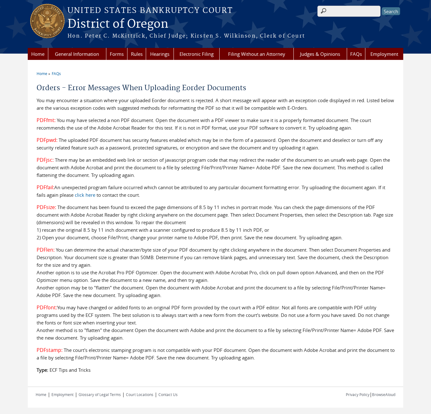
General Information (77, 54)
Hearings (159, 54)
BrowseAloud (383, 394)
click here (85, 195)
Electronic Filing (197, 54)
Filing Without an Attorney (256, 54)
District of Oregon (118, 24)
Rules (137, 54)
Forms (117, 54)
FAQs (356, 54)
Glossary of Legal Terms (100, 394)
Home (37, 54)
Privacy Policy (357, 394)
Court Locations (139, 394)
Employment (384, 54)
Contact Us (168, 394)
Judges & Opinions (320, 54)
